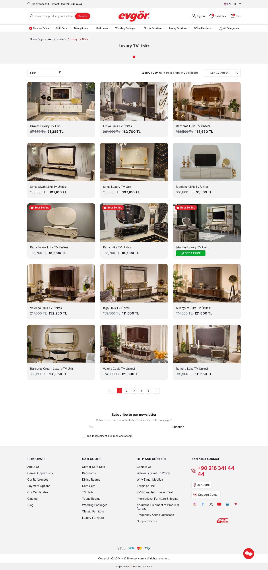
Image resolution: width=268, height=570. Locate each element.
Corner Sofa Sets (93, 467)
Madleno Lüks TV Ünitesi (192, 186)
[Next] (156, 391)
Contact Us (144, 467)
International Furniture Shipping (157, 498)
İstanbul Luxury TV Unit (191, 247)
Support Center (208, 494)
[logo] (134, 16)
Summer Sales (41, 28)
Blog (30, 505)
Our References (37, 479)
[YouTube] (219, 504)
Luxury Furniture (178, 28)
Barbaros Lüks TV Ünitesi (193, 126)
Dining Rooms (81, 28)
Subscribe (177, 427)
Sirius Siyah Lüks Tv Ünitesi (48, 186)
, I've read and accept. (110, 436)
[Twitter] (211, 504)
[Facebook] (203, 504)
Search (82, 16)
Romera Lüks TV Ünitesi (192, 368)
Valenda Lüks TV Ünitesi (46, 308)
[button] (134, 57)
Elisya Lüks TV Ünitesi (117, 126)
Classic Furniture (153, 28)
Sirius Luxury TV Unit (117, 186)
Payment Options (38, 486)
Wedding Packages (125, 28)
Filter (33, 72)
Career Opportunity (40, 473)
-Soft (134, 566)
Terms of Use (146, 486)
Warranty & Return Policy (153, 473)
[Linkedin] (227, 504)
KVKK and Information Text (155, 492)
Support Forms (147, 521)
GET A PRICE (193, 253)
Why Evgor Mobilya (150, 479)
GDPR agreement (97, 436)
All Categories (231, 28)
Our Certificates (37, 492)
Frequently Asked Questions (155, 515)
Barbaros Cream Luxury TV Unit (51, 368)
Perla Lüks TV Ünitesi (117, 247)
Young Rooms (91, 498)
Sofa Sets (61, 28)
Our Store (203, 485)
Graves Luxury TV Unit (45, 126)
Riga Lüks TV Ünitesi (116, 308)
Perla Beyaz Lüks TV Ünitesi (49, 247)
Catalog (32, 498)
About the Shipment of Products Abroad (158, 506)
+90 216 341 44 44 (216, 471)
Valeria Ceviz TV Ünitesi (119, 368)
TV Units (88, 492)
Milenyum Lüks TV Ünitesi (193, 308)
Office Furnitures (203, 28)
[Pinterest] (235, 504)
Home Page (36, 39)
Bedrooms (102, 28)
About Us (33, 467)
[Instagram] (194, 504)
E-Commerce (145, 566)
